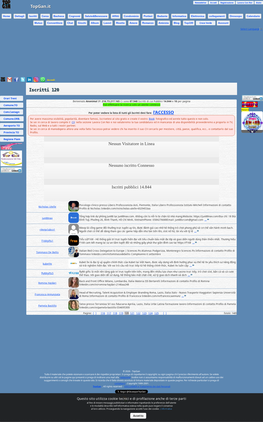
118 (115, 313)
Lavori (107, 22)
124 (150, 313)
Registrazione (226, 2)
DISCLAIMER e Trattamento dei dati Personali (147, 386)
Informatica (179, 16)
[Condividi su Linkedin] (29, 81)
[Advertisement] (120, 52)
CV (73, 122)
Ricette (120, 22)
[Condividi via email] (10, 81)
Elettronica (197, 16)
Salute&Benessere (96, 16)
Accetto (138, 416)
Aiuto (258, 2)
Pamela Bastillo (47, 305)
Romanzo (148, 22)
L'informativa (166, 408)
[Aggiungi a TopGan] (3, 81)
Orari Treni (12, 98)
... (205, 219)
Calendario (253, 16)
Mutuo (38, 22)
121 (132, 313)
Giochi (82, 22)
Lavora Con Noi (244, 2)
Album (95, 22)
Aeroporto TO (12, 125)
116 (103, 313)
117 (109, 313)
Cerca (45, 16)
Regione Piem (12, 139)
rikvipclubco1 (47, 229)
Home (6, 16)
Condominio (131, 16)
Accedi (213, 2)
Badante (162, 16)
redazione (125, 377)
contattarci (120, 383)
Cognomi (74, 16)
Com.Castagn (12, 112)
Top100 (188, 22)
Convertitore (54, 22)
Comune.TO (12, 105)
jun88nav (47, 218)
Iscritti (33, 16)
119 (121, 313)
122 (138, 313)
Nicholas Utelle (47, 206)
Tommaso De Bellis (47, 252)
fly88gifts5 (47, 273)
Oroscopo (236, 16)
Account (223, 22)
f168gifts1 (47, 240)
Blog (176, 22)
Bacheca (58, 16)
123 (144, 313)
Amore (133, 22)
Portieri (148, 16)
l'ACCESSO (163, 112)
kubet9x (47, 263)
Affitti (115, 16)
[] (94, 313)
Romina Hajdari (47, 283)
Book (152, 118)
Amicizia (164, 22)
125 (156, 313)
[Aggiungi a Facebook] (16, 81)
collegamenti (217, 16)
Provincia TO (12, 132)
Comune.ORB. (12, 118)
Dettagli (19, 16)
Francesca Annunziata (47, 294)
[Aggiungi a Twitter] (23, 81)
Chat (70, 22)
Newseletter (200, 2)
